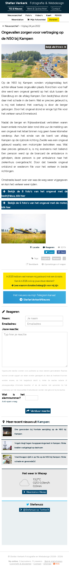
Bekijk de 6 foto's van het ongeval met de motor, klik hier (34, 205)
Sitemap (47, 564)
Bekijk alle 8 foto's (55, 47)
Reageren (50, 247)
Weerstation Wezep (36, 492)
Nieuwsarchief (15, 15)
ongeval (45, 258)
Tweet (51, 252)
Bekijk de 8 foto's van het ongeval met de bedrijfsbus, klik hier (34, 193)
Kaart (48, 15)
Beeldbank (33, 264)
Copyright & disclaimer (20, 564)
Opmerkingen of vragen (55, 264)
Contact (56, 8)
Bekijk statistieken (53, 561)
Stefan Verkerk (34, 3)
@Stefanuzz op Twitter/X (36, 509)
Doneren (53, 19)
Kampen (43, 422)
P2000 (58, 15)
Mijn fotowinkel (37, 19)
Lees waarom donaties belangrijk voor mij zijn (36, 285)
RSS (57, 564)
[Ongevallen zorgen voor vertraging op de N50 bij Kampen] (23, 228)
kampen (56, 258)
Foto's (28, 15)
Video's (39, 15)
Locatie (35, 247)
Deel (62, 252)
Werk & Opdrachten (37, 8)
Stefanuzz (36, 504)
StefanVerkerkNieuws (36, 299)
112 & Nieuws (15, 8)
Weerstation (18, 19)
